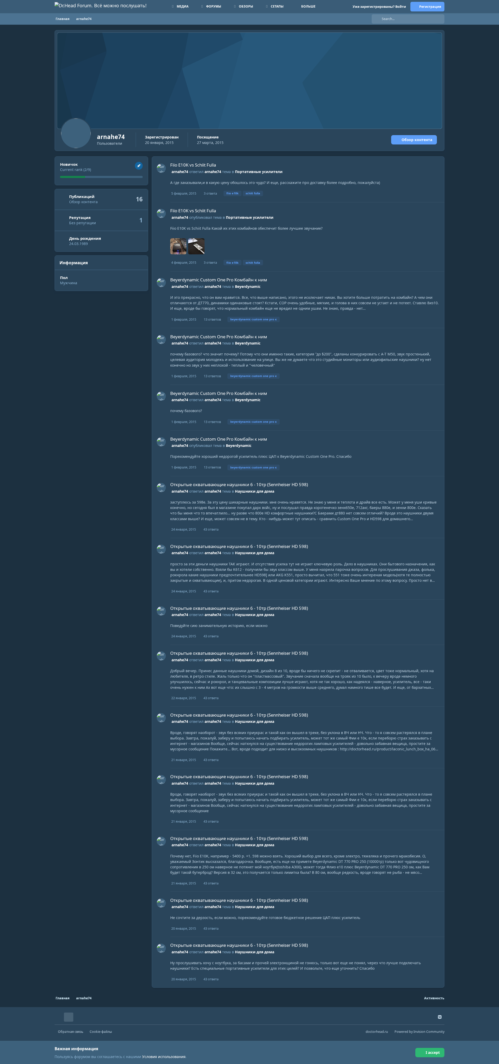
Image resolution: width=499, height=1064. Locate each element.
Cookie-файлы (101, 1031)
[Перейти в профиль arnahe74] (161, 168)
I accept (433, 1052)
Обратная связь (70, 1031)
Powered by (419, 1031)
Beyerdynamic (247, 286)
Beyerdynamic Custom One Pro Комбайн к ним (218, 280)
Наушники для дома (254, 491)
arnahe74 (180, 171)
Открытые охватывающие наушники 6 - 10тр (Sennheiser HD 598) (239, 484)
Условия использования (164, 1056)
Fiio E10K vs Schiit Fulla (193, 165)
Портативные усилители (259, 171)
